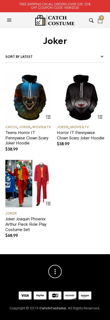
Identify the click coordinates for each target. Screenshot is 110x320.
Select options (48, 117)
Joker (24, 127)
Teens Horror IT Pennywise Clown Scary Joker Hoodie (26, 137)
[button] (10, 20)
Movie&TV (41, 127)
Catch (11, 127)
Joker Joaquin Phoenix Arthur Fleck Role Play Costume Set (25, 224)
